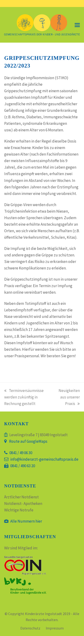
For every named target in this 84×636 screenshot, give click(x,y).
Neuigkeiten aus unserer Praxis (69, 397)
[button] (77, 24)
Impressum (55, 628)
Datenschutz (30, 628)
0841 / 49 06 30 (20, 452)
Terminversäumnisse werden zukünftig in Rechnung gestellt (24, 397)
